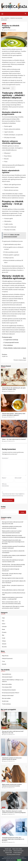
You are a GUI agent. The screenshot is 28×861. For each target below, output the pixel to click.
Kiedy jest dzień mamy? (8, 695)
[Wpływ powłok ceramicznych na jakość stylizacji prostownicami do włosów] (14, 774)
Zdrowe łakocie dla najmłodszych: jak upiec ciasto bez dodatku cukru (13, 560)
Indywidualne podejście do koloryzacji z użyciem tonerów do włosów (12, 527)
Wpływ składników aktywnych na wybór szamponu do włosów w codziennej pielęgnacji (13, 536)
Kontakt (4, 664)
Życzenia (4, 646)
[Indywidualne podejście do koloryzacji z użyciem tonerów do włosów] (14, 747)
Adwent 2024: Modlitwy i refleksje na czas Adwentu (12, 680)
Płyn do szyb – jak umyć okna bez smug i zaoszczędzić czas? (12, 574)
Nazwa (4, 477)
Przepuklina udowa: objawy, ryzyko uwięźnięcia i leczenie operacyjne (14, 556)
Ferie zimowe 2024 (7, 687)
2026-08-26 (11, 734)
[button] (2, 13)
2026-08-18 (11, 391)
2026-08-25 (11, 842)
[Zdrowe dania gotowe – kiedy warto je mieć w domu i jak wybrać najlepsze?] (14, 403)
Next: (20, 359)
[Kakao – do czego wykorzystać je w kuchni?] (14, 428)
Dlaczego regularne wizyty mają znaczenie (12, 578)
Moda (3, 629)
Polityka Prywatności (7, 658)
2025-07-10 (11, 30)
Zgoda (19, 859)
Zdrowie (4, 643)
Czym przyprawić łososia (11, 342)
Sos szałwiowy (8, 345)
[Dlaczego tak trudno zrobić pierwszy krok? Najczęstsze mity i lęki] (14, 720)
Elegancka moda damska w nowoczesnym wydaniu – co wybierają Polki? (12, 598)
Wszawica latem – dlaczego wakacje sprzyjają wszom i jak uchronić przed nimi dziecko (13, 565)
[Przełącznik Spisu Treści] (12, 88)
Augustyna (5, 30)
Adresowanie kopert (7, 677)
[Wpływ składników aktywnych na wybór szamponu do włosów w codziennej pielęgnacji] (14, 800)
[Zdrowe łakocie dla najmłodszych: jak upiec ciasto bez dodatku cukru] (14, 377)
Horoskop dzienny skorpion (9, 689)
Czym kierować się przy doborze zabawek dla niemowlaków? (13, 551)
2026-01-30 (11, 441)
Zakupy (4, 641)
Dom (3, 620)
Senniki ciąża (5, 701)
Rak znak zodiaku (6, 698)
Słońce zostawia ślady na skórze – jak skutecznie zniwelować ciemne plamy (11, 602)
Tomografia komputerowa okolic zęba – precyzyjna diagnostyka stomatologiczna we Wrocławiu (13, 541)
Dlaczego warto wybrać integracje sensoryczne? (10, 569)
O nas (3, 661)
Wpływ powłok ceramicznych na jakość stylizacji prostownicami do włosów (11, 531)
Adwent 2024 (8, 852)
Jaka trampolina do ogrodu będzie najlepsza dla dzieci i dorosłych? (13, 581)
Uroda (3, 638)
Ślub (3, 635)
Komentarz (5, 458)
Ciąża (3, 617)
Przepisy (4, 23)
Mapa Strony (5, 655)
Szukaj (3, 506)
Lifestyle (4, 626)
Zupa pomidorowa (6, 674)
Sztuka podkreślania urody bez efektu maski (13, 590)
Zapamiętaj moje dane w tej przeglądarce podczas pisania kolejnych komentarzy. (13, 494)
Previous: (5, 355)
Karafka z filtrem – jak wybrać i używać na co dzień (13, 586)
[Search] (25, 13)
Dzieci (3, 623)
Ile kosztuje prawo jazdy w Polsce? (10, 692)
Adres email (18, 477)
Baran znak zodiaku (7, 684)
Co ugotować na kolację (11, 339)
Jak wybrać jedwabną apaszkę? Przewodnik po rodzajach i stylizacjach (13, 547)
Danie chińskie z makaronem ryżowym (15, 348)
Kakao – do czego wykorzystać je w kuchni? (14, 439)
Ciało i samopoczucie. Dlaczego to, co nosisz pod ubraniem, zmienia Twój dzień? (13, 607)
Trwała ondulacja (6, 704)
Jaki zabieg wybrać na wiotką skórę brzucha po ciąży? (13, 593)
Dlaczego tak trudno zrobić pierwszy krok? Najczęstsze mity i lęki (12, 522)
